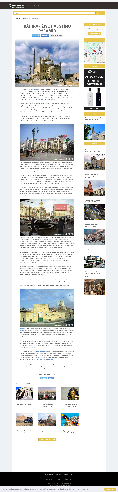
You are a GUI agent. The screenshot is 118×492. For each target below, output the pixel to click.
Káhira (41, 99)
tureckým (39, 359)
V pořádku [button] (110, 489)
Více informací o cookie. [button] (81, 489)
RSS (72, 474)
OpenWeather (66, 485)
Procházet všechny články (46, 439)
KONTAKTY (58, 474)
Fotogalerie (37, 5)
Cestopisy (52, 5)
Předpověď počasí (94, 33)
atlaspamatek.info (58, 479)
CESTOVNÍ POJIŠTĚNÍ (48, 474)
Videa (45, 5)
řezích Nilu (24, 330)
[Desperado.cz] (17, 5)
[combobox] (55, 13)
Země (29, 5)
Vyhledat (100, 13)
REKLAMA (66, 474)
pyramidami (41, 351)
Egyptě (36, 89)
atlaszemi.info (68, 479)
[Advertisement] (47, 457)
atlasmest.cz (49, 479)
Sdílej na (43, 378)
